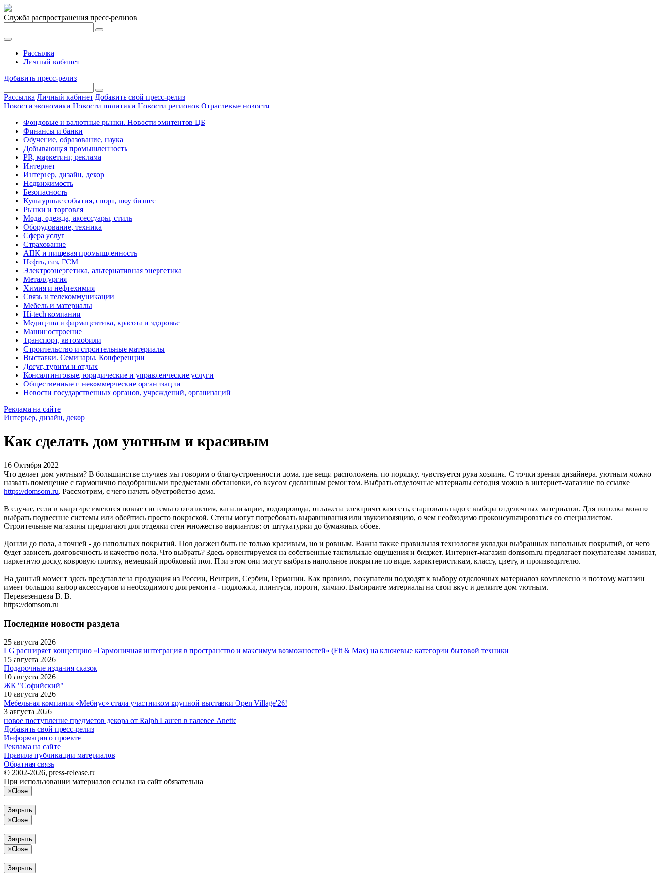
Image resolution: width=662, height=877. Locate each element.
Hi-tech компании (52, 314)
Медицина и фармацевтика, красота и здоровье (101, 323)
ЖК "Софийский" (33, 685)
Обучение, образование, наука (73, 140)
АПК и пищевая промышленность (80, 253)
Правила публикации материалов (59, 755)
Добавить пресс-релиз (40, 78)
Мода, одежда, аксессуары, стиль (77, 218)
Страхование (44, 244)
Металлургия (45, 279)
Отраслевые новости (235, 106)
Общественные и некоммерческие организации (102, 384)
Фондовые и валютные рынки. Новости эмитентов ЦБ (114, 122)
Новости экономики (37, 106)
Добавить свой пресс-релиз (140, 97)
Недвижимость (48, 183)
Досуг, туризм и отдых (60, 366)
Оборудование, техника (62, 227)
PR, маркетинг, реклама (62, 157)
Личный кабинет (51, 62)
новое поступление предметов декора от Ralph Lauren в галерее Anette (120, 720)
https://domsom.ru (31, 491)
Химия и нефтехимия (59, 288)
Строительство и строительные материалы (94, 349)
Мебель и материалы (57, 305)
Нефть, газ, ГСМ (50, 262)
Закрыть (20, 810)
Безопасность (45, 192)
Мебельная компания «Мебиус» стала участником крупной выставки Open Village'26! (145, 703)
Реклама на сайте (32, 409)
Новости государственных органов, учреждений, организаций (127, 392)
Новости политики (104, 106)
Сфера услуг (43, 235)
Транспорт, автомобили (62, 340)
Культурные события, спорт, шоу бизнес (89, 201)
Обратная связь (29, 764)
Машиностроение (52, 331)
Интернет (39, 166)
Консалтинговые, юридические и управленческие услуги (118, 375)
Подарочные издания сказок (50, 668)
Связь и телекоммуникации (68, 296)
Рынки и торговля (53, 209)
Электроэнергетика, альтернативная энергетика (102, 270)
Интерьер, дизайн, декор (63, 174)
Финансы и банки (53, 131)
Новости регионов (168, 106)
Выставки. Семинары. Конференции (84, 358)
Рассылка (38, 53)
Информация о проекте (42, 738)
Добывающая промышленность (75, 148)
